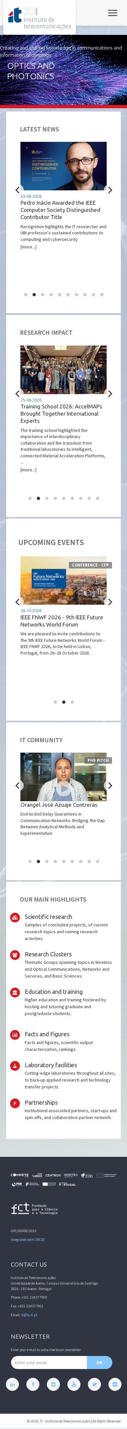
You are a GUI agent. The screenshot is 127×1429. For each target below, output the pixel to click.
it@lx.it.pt (29, 1315)
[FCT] (35, 1210)
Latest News (39, 129)
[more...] (63, 222)
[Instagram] (53, 1384)
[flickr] (114, 1384)
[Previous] (18, 190)
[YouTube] (73, 1384)
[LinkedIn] (12, 1384)
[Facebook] (32, 1384)
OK (99, 1362)
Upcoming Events (51, 542)
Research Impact (46, 332)
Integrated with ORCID (28, 1239)
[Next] (109, 190)
